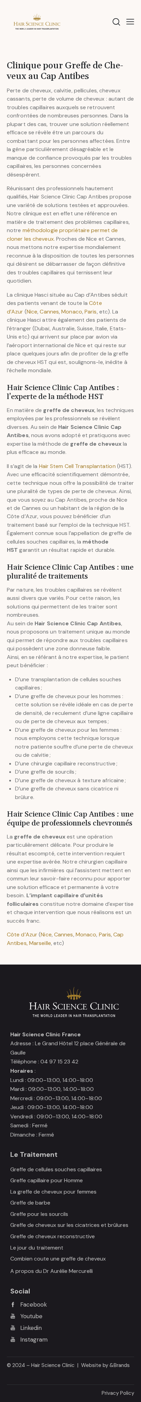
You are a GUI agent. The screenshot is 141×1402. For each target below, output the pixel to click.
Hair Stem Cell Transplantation (77, 466)
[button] (130, 22)
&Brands (120, 1365)
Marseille (40, 943)
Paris (91, 311)
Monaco (71, 311)
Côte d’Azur (22, 934)
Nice (32, 311)
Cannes (49, 311)
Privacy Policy (118, 1393)
